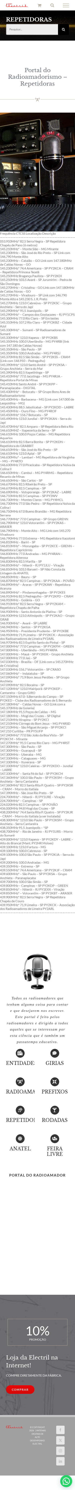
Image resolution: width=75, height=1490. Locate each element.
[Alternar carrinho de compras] (39, 6)
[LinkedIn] (60, 1462)
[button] (66, 1481)
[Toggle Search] (52, 6)
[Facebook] (60, 1430)
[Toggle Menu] (66, 6)
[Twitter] (60, 1441)
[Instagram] (60, 1451)
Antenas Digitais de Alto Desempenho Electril (38, 1438)
